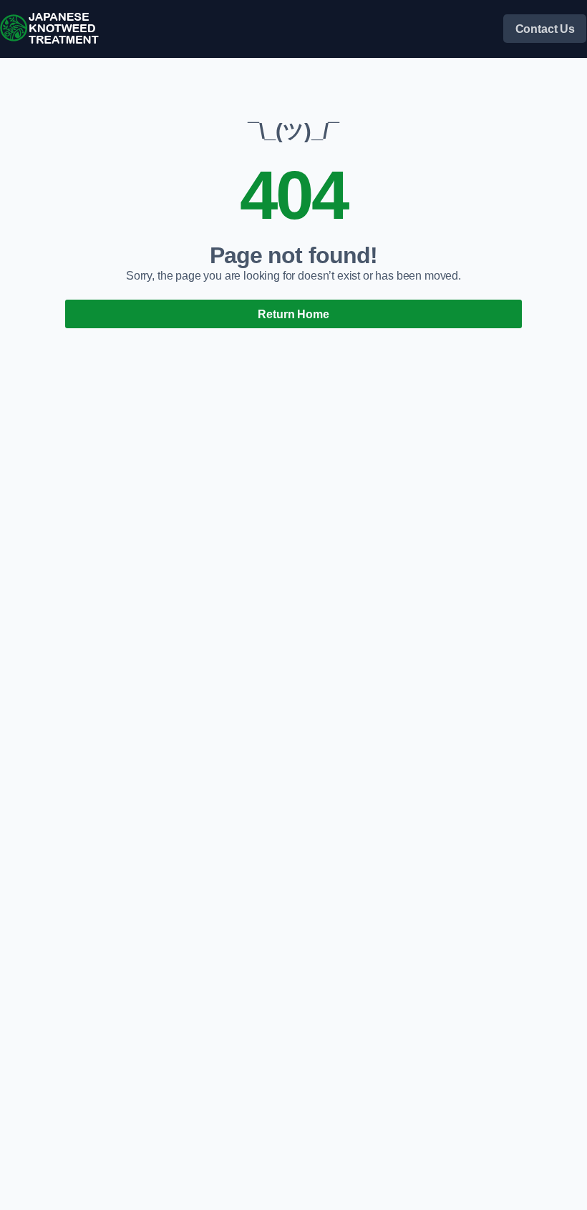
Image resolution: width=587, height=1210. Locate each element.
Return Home (293, 314)
